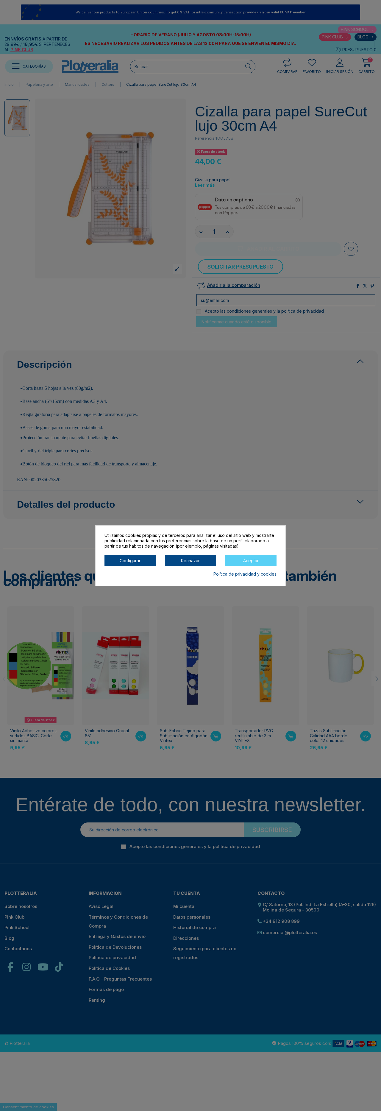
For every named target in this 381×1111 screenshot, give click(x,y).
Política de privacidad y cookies (245, 573)
